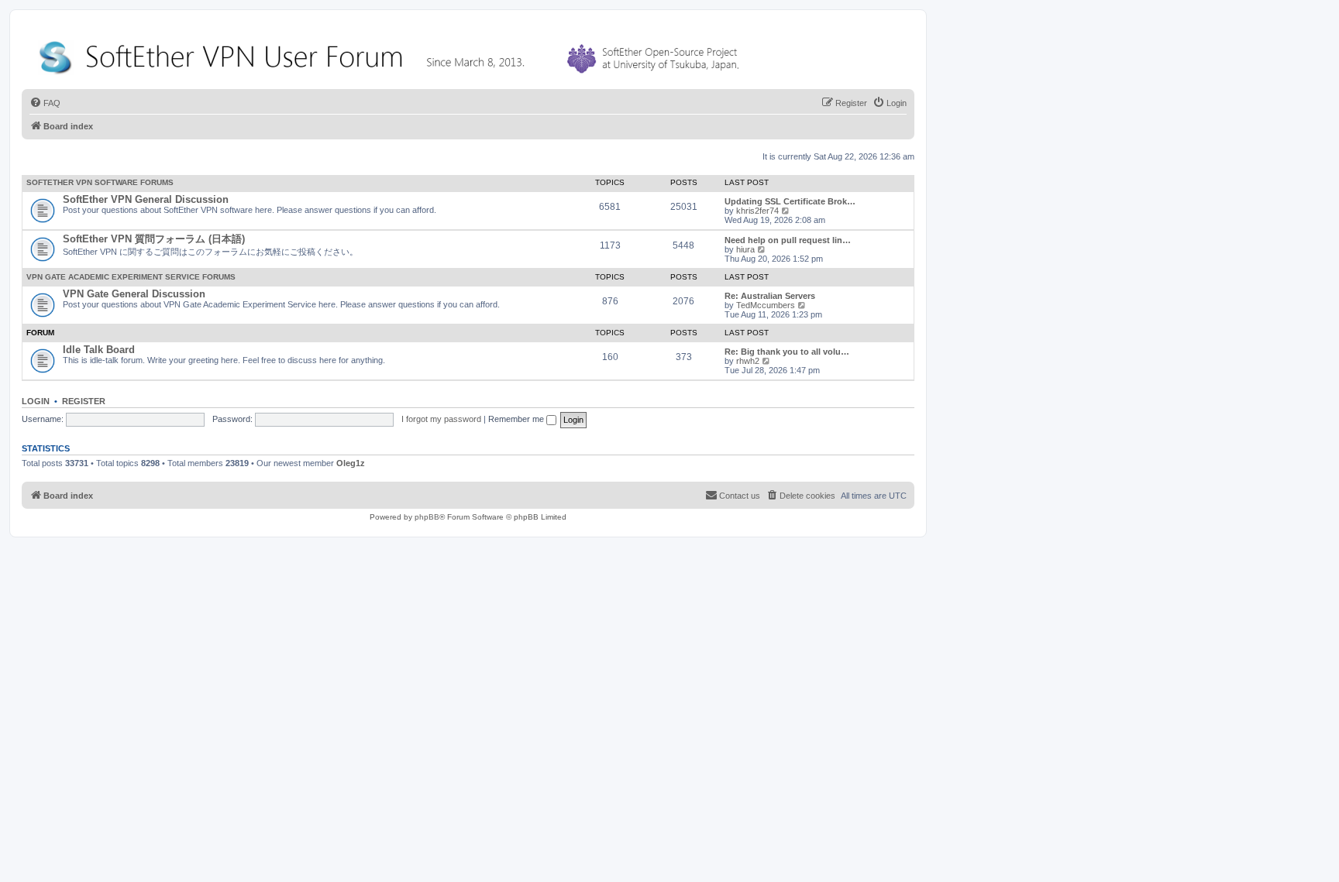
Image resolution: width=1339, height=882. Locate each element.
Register (83, 401)
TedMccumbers (765, 305)
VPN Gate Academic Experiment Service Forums (131, 277)
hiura (745, 249)
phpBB (427, 517)
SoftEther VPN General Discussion (146, 199)
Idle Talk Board (99, 349)
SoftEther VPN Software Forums (100, 182)
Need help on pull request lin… (788, 240)
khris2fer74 (757, 210)
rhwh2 (747, 360)
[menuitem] (44, 103)
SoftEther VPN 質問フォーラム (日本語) (154, 239)
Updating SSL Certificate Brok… (790, 201)
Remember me (517, 419)
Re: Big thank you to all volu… (787, 351)
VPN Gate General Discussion (134, 294)
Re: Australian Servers (770, 295)
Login (36, 401)
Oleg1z (350, 463)
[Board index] (392, 54)
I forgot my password (441, 419)
